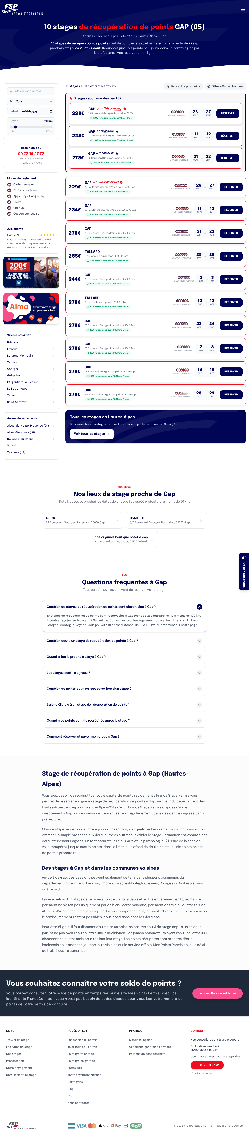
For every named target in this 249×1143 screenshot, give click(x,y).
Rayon (14, 121)
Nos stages (14, 1054)
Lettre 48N (75, 1068)
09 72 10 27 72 (31, 154)
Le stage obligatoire (81, 1061)
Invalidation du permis (82, 1047)
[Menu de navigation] (242, 9)
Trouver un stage (17, 1040)
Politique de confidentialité (147, 1054)
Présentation (15, 1061)
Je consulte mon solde (214, 993)
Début (14, 111)
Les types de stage (19, 1047)
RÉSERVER (227, 113)
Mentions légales (140, 1040)
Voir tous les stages (89, 434)
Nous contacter (78, 1103)
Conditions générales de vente (150, 1047)
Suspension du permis (82, 1040)
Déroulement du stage (21, 1075)
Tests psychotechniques (84, 1075)
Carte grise (75, 1082)
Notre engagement (19, 1068)
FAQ (70, 1096)
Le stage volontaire (81, 1054)
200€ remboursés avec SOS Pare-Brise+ (113, 118)
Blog (71, 1089)
